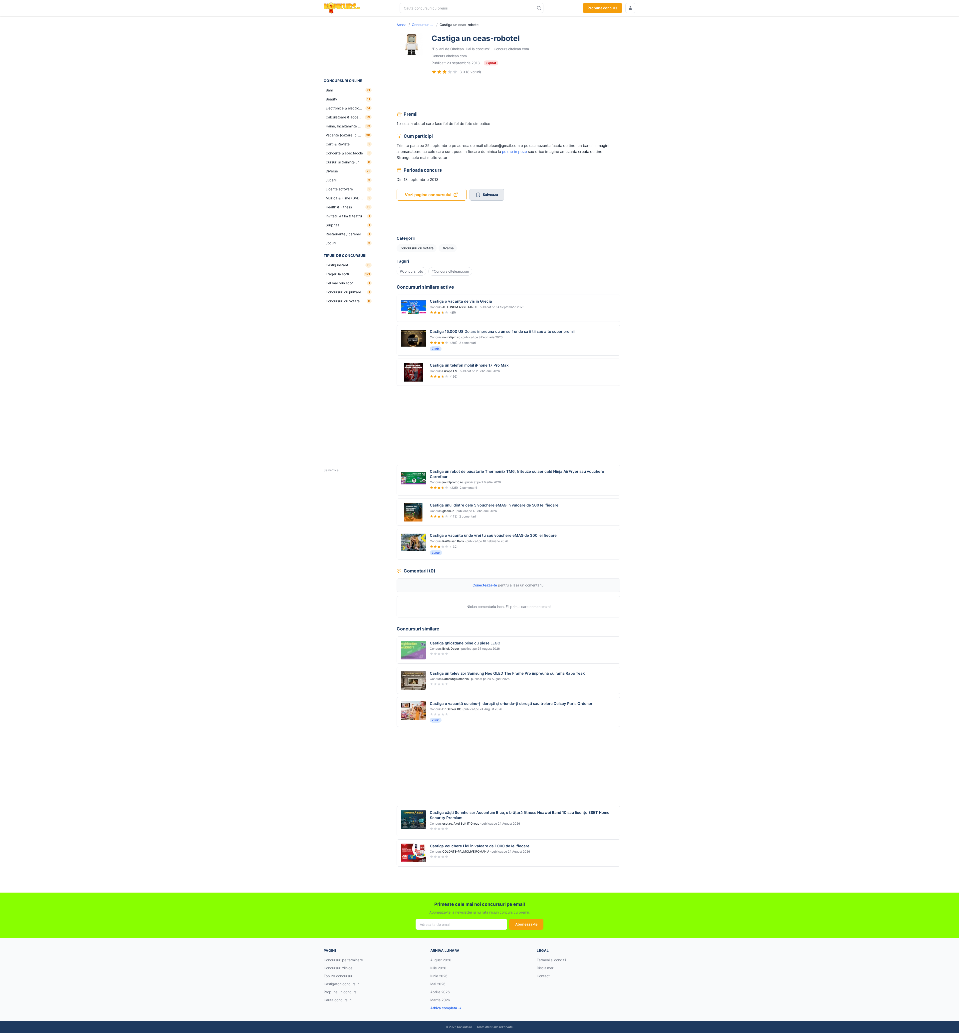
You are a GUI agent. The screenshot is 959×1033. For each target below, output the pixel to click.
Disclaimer (545, 968)
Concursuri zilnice (338, 968)
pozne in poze (514, 151)
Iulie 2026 (438, 968)
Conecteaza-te (485, 585)
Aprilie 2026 (440, 992)
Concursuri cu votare (423, 24)
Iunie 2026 (439, 976)
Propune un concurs (340, 992)
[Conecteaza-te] (630, 8)
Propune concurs (602, 8)
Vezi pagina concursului (428, 194)
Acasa (402, 24)
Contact (543, 976)
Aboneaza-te (526, 924)
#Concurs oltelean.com (450, 271)
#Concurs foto (411, 271)
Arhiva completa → (445, 1008)
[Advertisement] (349, 47)
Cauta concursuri (337, 1000)
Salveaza (490, 194)
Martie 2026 (440, 1000)
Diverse (448, 248)
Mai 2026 (438, 984)
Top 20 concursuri (338, 976)
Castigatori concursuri (341, 984)
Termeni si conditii (551, 960)
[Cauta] (538, 7)
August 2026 (440, 960)
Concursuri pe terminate (343, 960)
